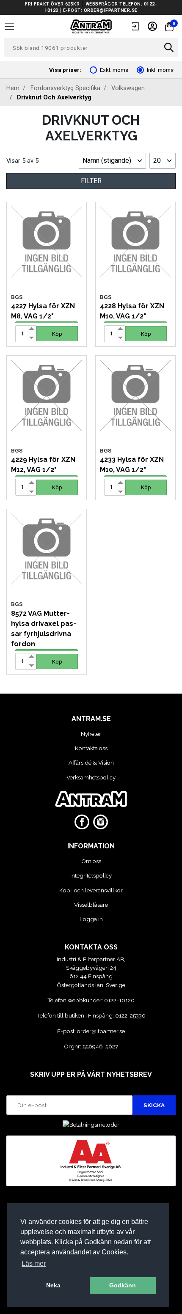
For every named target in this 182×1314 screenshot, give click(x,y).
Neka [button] (53, 1285)
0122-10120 (119, 1000)
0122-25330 (130, 1015)
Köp (57, 333)
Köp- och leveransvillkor (91, 890)
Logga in (91, 919)
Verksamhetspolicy (91, 777)
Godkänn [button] (122, 1285)
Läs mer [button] (34, 1263)
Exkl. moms (114, 69)
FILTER (91, 181)
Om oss (91, 861)
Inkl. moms (160, 69)
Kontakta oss (91, 748)
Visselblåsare (91, 904)
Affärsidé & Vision (91, 762)
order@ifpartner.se (111, 10)
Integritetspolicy (91, 875)
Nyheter (91, 733)
